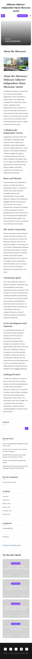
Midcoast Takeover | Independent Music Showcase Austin (16, 7)
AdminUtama (7, 575)
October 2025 (6, 514)
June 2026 (5, 496)
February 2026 (7, 503)
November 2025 (7, 510)
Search (6, 422)
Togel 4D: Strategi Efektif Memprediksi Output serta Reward (16, 568)
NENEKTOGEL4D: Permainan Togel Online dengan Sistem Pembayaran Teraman (16, 609)
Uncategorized (7, 528)
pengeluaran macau (15, 545)
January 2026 (6, 507)
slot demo (6, 545)
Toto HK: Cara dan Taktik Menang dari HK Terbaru (16, 628)
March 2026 (6, 500)
